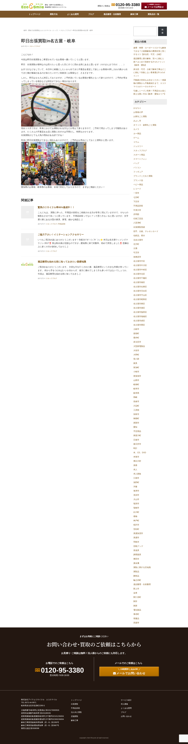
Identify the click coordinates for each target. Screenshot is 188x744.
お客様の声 (138, 112)
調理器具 (137, 555)
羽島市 (136, 542)
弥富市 (136, 414)
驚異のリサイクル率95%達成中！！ (56, 207)
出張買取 (74, 704)
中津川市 (137, 210)
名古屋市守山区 (140, 295)
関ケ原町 (137, 597)
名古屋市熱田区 (140, 312)
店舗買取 (74, 716)
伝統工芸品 (138, 219)
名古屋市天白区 (140, 291)
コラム (136, 142)
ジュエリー (138, 146)
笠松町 (136, 529)
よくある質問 (73, 14)
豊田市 (136, 559)
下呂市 (136, 202)
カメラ (136, 129)
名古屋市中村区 (140, 270)
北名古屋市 (138, 240)
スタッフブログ (66, 30)
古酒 (135, 248)
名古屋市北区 (139, 274)
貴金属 (136, 563)
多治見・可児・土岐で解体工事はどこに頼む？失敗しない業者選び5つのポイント (149, 72)
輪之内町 (137, 580)
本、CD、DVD (139, 453)
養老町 (136, 614)
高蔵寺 (136, 623)
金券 (135, 593)
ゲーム (136, 138)
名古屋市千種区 (140, 278)
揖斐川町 (137, 435)
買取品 (136, 572)
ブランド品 (138, 180)
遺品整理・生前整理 (112, 14)
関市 (135, 601)
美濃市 (136, 538)
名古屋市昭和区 (140, 299)
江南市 (136, 478)
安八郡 (136, 359)
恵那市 (136, 423)
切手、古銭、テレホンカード (145, 231)
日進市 (136, 440)
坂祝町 (136, 333)
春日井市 (137, 444)
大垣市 (136, 350)
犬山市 (136, 499)
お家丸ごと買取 (140, 116)
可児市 (136, 253)
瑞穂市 (136, 508)
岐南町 (136, 384)
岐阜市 (136, 389)
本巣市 (136, 457)
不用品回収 (61, 224)
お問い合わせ (126, 716)
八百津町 (137, 223)
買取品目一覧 (153, 14)
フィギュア (138, 172)
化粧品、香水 (139, 236)
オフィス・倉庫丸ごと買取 (144, 125)
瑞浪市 (136, 504)
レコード (137, 189)
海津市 (136, 491)
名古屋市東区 (139, 304)
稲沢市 (136, 525)
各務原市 (137, 257)
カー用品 (137, 134)
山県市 (136, 380)
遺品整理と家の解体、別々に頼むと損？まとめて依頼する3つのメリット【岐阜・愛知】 (149, 62)
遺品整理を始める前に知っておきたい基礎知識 (62, 261)
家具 (135, 363)
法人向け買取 (76, 712)
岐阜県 (136, 393)
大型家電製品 (139, 346)
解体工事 (134, 14)
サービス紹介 (126, 700)
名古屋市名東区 (140, 287)
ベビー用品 (138, 185)
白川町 (136, 512)
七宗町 (136, 197)
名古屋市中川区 (140, 265)
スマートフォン (140, 159)
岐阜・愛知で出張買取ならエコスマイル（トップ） (41, 30)
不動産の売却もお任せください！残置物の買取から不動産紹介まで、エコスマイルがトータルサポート (149, 83)
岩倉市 (136, 401)
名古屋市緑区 (139, 321)
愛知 (135, 427)
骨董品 (136, 618)
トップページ (34, 14)
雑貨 (135, 606)
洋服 (135, 487)
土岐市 (136, 329)
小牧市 (136, 372)
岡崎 (135, 397)
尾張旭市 (137, 376)
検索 (162, 31)
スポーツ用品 (139, 155)
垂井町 (136, 338)
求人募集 (137, 474)
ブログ (91, 14)
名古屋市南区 (139, 282)
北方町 (136, 244)
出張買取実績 (139, 227)
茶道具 (136, 550)
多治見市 (137, 342)
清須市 (136, 495)
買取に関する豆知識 (142, 567)
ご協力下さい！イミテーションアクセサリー (61, 234)
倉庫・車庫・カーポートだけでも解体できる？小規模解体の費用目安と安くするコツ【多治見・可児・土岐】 (149, 51)
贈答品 (136, 576)
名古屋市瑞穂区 (140, 316)
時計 (135, 448)
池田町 (136, 482)
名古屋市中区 (139, 261)
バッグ (136, 163)
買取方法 (54, 14)
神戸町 (136, 521)
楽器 (135, 465)
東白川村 (137, 461)
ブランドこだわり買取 (143, 176)
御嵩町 (136, 418)
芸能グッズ (138, 546)
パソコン (137, 168)
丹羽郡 (136, 214)
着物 (135, 516)
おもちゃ (137, 108)
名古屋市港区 (139, 308)
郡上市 (136, 589)
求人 (135, 470)
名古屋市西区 (139, 325)
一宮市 (136, 193)
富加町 (136, 367)
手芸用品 (137, 431)
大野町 (136, 355)
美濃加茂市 (138, 533)
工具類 (136, 410)
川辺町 (136, 406)
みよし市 (137, 121)
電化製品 (137, 610)
